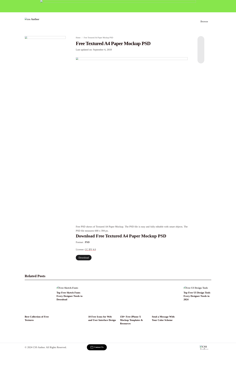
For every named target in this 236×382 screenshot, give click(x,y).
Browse (204, 21)
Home (78, 38)
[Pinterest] (201, 52)
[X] (201, 58)
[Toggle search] (192, 21)
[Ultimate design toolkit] (132, 101)
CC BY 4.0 (90, 249)
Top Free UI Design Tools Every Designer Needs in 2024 (197, 296)
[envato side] (45, 76)
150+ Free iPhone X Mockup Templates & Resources (131, 320)
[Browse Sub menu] (210, 21)
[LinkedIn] (201, 47)
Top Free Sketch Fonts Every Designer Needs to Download (69, 296)
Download (84, 257)
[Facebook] (201, 41)
